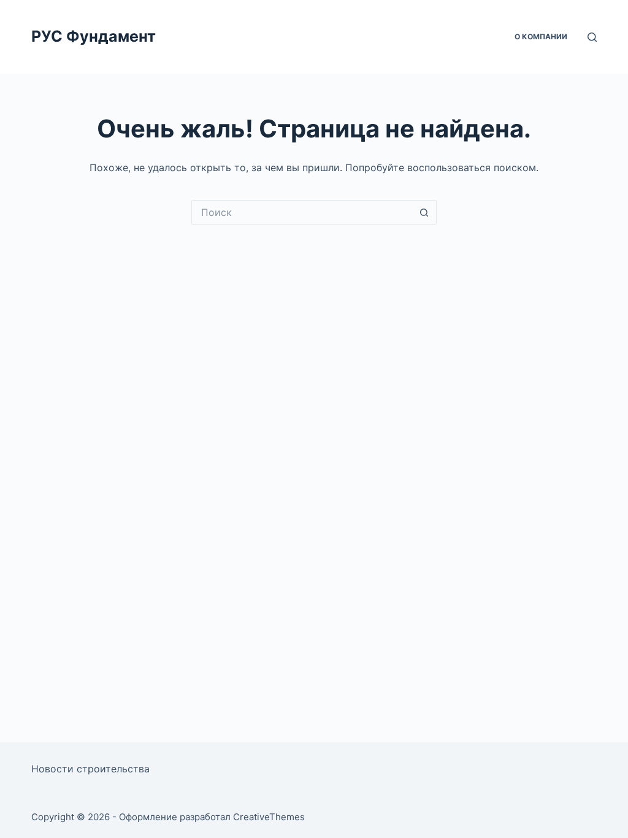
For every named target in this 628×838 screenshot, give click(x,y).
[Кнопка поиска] (424, 212)
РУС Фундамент (93, 36)
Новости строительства (90, 769)
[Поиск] (592, 37)
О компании (541, 36)
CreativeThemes (269, 817)
